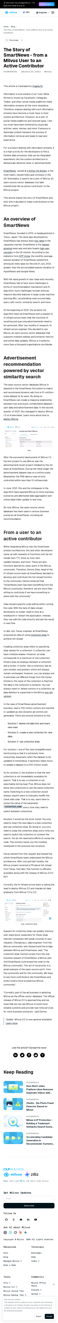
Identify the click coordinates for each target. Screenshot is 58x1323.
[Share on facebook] (29, 1055)
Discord (35, 1290)
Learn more (12, 1023)
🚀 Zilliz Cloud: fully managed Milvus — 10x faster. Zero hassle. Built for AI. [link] (19, 4)
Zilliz (45, 1181)
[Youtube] (35, 1219)
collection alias (39, 635)
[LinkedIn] (28, 1219)
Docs (6, 1253)
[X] (13, 1219)
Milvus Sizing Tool (14, 1291)
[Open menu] (52, 12)
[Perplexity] (10, 1233)
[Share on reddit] (36, 1055)
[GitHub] (6, 1219)
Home (6, 26)
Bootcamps (36, 1253)
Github (34, 1294)
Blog (13, 26)
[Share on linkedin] (15, 1055)
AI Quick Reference (14, 1269)
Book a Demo (10, 1265)
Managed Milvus (11, 1261)
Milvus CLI (9, 1287)
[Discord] (21, 1219)
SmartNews (10, 170)
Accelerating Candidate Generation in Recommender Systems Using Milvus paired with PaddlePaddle (39, 1144)
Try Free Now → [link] (47, 4)
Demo (33, 1257)
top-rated (39, 240)
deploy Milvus (11, 419)
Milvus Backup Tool (14, 1295)
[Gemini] (25, 1233)
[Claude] (20, 1233)
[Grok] (15, 1233)
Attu (6, 1283)
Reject (38, 1316)
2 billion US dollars (37, 170)
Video (34, 1261)
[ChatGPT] (5, 1233)
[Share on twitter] (22, 1055)
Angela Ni (37, 86)
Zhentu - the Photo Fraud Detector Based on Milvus (39, 1106)
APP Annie (24, 256)
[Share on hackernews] (42, 1055)
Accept (49, 1316)
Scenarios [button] (10, 71)
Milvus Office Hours (38, 1284)
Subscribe (29, 1205)
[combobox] (42, 12)
